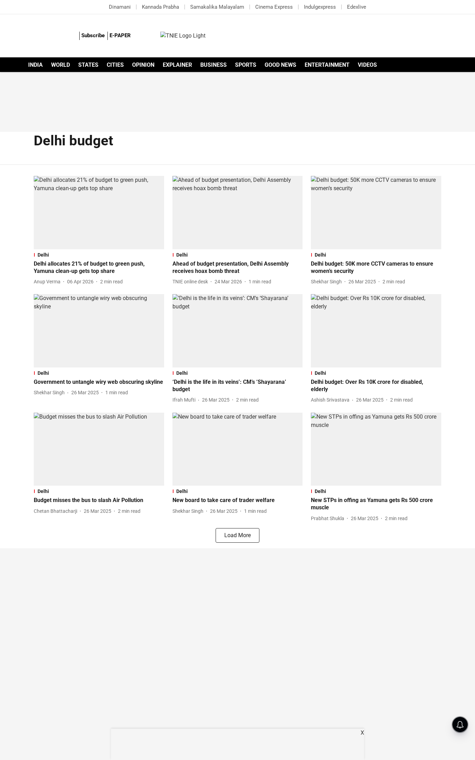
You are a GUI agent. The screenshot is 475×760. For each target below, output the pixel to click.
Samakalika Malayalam (217, 7)
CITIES (115, 65)
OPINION (143, 65)
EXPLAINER (177, 65)
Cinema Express (274, 7)
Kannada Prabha (160, 7)
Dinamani (120, 7)
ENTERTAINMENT (327, 65)
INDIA (35, 65)
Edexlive (356, 7)
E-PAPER (120, 35)
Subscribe (93, 35)
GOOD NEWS (280, 65)
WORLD (60, 65)
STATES (88, 65)
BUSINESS (213, 65)
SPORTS (245, 65)
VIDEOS (367, 65)
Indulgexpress (320, 7)
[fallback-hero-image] (99, 212)
